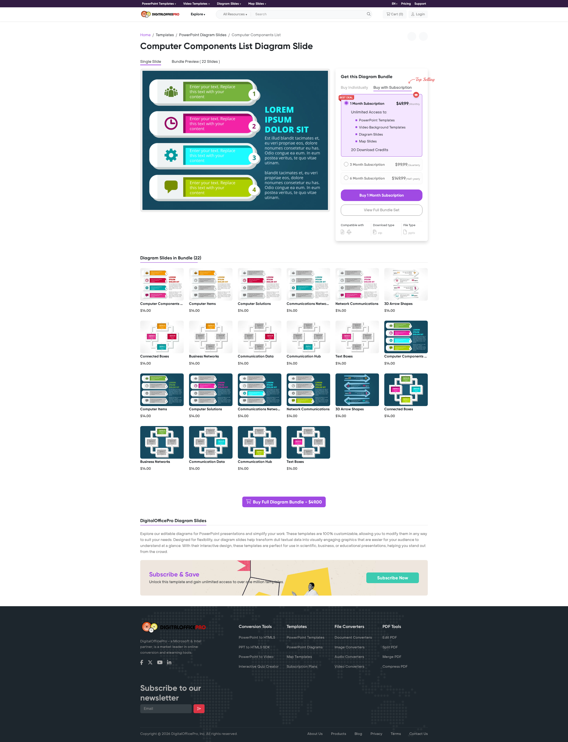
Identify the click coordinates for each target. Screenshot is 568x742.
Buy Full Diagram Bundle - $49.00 (287, 502)
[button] (418, 14)
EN (393, 4)
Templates (165, 35)
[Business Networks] (210, 337)
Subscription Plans (302, 666)
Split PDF (390, 647)
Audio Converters (349, 657)
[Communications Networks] (308, 284)
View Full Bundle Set (381, 210)
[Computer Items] (210, 284)
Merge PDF (392, 657)
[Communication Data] (259, 337)
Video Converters (349, 666)
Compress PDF (395, 666)
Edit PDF (390, 637)
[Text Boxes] (357, 337)
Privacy (376, 734)
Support (420, 4)
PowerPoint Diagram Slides (203, 35)
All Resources (234, 14)
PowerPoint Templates (158, 4)
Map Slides (256, 4)
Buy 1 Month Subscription (381, 195)
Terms (396, 734)
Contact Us (418, 734)
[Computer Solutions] (259, 284)
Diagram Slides (228, 4)
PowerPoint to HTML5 (257, 637)
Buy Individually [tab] (354, 87)
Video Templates (195, 4)
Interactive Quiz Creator (259, 666)
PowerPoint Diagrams (305, 647)
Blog (358, 734)
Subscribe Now (392, 577)
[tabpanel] (235, 140)
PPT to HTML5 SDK (254, 647)
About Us (315, 734)
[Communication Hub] (308, 337)
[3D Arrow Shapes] (406, 284)
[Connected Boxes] (162, 337)
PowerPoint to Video (256, 657)
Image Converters (350, 647)
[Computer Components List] (162, 284)
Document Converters (353, 637)
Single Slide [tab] (150, 61)
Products (338, 734)
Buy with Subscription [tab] (392, 87)
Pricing (406, 4)
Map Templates (299, 657)
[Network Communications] (357, 284)
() (397, 14)
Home (145, 35)
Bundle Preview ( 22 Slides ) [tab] (196, 61)
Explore (197, 14)
